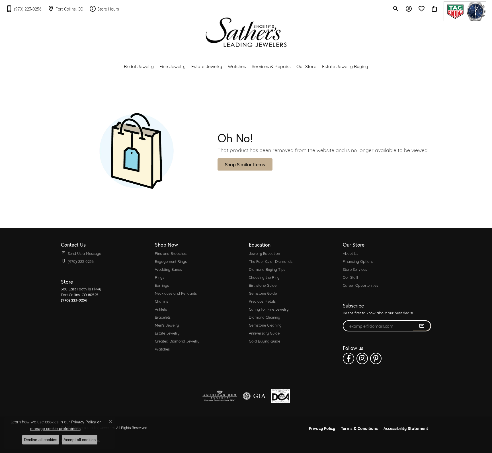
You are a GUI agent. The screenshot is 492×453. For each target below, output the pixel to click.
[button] (395, 8)
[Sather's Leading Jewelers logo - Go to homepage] (246, 32)
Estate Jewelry (206, 66)
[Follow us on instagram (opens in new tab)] (362, 358)
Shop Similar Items (245, 164)
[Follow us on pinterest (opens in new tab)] (376, 358)
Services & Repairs (271, 66)
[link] (24, 8)
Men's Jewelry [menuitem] (167, 324)
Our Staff (350, 277)
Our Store (306, 66)
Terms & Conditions (359, 428)
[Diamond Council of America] (280, 396)
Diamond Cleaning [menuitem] (264, 316)
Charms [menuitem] (161, 301)
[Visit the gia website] (254, 396)
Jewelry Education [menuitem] (264, 253)
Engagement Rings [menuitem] (171, 261)
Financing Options (358, 261)
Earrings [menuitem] (162, 285)
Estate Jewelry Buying (345, 66)
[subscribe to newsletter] (421, 326)
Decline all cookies (40, 439)
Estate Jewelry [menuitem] (167, 332)
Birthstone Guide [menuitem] (262, 285)
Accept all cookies (79, 439)
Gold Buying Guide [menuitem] (264, 340)
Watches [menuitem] (162, 348)
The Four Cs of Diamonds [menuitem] (270, 261)
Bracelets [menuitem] (163, 316)
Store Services (355, 269)
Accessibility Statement (406, 428)
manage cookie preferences (55, 428)
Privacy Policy (322, 428)
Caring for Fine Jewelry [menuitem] (268, 308)
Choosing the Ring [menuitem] (264, 277)
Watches (237, 66)
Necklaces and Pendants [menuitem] (176, 293)
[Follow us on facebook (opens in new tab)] (348, 358)
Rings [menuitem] (159, 277)
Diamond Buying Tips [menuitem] (267, 269)
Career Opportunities (360, 285)
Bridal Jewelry (139, 66)
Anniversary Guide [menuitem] (264, 332)
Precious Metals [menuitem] (262, 301)
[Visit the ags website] (219, 396)
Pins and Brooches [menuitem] (170, 253)
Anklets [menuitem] (161, 308)
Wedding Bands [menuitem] (168, 269)
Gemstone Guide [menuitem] (263, 293)
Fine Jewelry (172, 66)
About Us (350, 253)
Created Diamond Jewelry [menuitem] (177, 340)
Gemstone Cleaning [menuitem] (265, 324)
